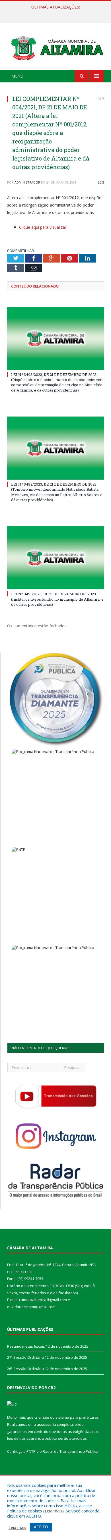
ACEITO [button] (41, 1526)
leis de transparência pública (32, 1438)
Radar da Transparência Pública (70, 1451)
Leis (101, 182)
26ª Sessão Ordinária (25, 1368)
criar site (41, 1417)
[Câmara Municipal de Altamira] (55, 47)
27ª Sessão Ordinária (54, 13)
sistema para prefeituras (77, 1417)
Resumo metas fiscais (26, 1346)
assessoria (46, 1424)
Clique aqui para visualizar (42, 227)
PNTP (31, 1451)
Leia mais (53, 1510)
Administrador (27, 182)
